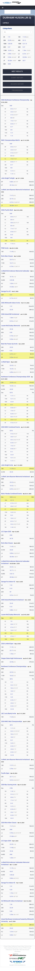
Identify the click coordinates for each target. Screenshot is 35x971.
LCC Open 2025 (6, 531)
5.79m (11, 768)
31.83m (12, 287)
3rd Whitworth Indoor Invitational (12, 901)
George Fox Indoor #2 (8, 581)
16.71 (11, 570)
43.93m (12, 706)
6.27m (24, 54)
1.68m (11, 691)
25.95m (12, 809)
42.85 (11, 389)
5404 (9, 64)
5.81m (11, 416)
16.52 (11, 485)
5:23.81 (12, 401)
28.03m (12, 123)
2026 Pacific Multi (7, 210)
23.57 (11, 259)
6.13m (11, 266)
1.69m (11, 518)
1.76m (24, 50)
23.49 (11, 908)
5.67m (11, 896)
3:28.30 (10, 43)
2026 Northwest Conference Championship (15, 100)
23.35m (12, 700)
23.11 (11, 776)
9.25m (9, 57)
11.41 (11, 195)
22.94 (11, 672)
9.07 (24, 47)
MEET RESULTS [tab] (17, 71)
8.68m (11, 182)
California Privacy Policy (18, 946)
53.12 (24, 40)
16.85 (11, 697)
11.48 (11, 527)
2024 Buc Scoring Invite (9, 784)
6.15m (11, 336)
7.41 (11, 886)
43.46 (11, 851)
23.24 (11, 567)
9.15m (11, 422)
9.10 (11, 606)
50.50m (10, 60)
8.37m (11, 521)
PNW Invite (5, 248)
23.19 (11, 199)
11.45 (11, 546)
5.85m (11, 222)
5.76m (11, 833)
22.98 (11, 662)
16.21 (11, 263)
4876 (11, 679)
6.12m (11, 114)
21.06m (12, 836)
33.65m (12, 815)
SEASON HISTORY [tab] (17, 84)
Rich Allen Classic (7, 256)
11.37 (11, 395)
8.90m (11, 216)
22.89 (9, 40)
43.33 (11, 472)
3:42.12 (12, 574)
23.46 (11, 329)
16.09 (9, 50)
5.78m (11, 914)
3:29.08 (12, 280)
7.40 (11, 621)
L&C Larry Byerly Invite (8, 713)
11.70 (11, 647)
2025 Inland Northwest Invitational (12, 600)
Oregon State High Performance (11, 658)
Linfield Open (5, 362)
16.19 (11, 132)
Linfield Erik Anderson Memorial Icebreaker (15, 271)
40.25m (12, 413)
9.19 (11, 588)
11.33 (24, 37)
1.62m (11, 283)
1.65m (11, 858)
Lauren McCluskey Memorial (10, 325)
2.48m (11, 703)
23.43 (11, 365)
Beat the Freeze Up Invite (9, 344)
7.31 (9, 37)
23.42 (11, 603)
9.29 (11, 889)
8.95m (11, 108)
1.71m (11, 228)
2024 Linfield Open (7, 643)
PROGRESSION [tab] (17, 90)
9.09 (11, 332)
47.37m (12, 503)
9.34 (11, 350)
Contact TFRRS (23, 948)
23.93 (11, 347)
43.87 (11, 871)
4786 (11, 788)
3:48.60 (12, 875)
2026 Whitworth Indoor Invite (10, 303)
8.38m (11, 797)
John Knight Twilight (8, 178)
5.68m (11, 624)
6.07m (11, 489)
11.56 (11, 243)
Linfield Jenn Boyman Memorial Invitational (15, 189)
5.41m (11, 794)
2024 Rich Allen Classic (9, 822)
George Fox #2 (6, 291)
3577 (24, 60)
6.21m (11, 202)
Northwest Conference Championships (13, 666)
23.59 (11, 844)
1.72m (11, 893)
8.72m (11, 627)
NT (10, 592)
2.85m (11, 506)
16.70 (11, 806)
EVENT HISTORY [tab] (17, 78)
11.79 (11, 868)
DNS (11, 117)
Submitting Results (13, 948)
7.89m (11, 688)
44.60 (11, 550)
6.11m (11, 298)
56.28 (11, 234)
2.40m (11, 812)
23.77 (11, 650)
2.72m (11, 636)
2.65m (11, 111)
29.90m (12, 407)
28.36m (12, 231)
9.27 (9, 47)
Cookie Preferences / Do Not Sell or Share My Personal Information (18, 949)
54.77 (11, 126)
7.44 (11, 585)
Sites (6, 948)
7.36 (11, 904)
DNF (11, 105)
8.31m (11, 321)
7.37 (11, 306)
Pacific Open (5, 773)
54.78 (11, 538)
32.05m (25, 57)
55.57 (11, 694)
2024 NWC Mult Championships (11, 721)
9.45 (11, 911)
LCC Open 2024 (6, 841)
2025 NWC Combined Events (10, 427)
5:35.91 (12, 818)
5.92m (11, 524)
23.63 (11, 928)
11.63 (11, 717)
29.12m (12, 185)
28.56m (12, 577)
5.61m (11, 780)
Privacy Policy (7, 946)
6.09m (11, 372)
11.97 (11, 765)
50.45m (12, 556)
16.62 (11, 675)
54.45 (11, 803)
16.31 (11, 398)
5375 (11, 392)
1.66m (11, 317)
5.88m (11, 610)
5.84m (11, 878)
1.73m (11, 410)
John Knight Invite (7, 465)
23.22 (11, 482)
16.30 (11, 386)
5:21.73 (25, 43)
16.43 (11, 369)
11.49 (11, 135)
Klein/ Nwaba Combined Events (11, 493)
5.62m (11, 685)
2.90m (9, 54)
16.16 (11, 276)
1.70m (11, 654)
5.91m (11, 595)
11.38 (11, 791)
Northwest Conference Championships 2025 (15, 377)
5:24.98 (12, 709)
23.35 (11, 309)
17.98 (11, 847)
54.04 (11, 515)
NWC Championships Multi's (10, 140)
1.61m (11, 931)
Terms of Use (28, 946)
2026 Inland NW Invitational (10, 314)
